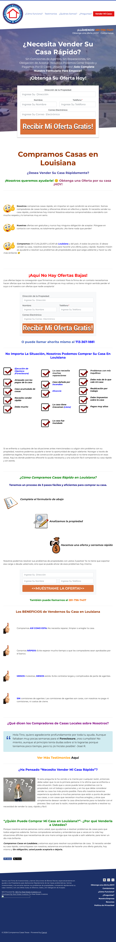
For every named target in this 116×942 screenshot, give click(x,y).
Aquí (75, 758)
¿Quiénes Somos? (68, 14)
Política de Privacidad (104, 905)
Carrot (44, 932)
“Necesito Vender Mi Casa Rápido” (68, 769)
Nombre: (38, 100)
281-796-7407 (104, 30)
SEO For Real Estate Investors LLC (28, 892)
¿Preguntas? (85, 14)
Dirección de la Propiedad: (58, 90)
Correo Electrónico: (58, 110)
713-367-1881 (85, 342)
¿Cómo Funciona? (106, 892)
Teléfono (77, 100)
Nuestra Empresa (106, 898)
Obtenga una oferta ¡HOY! (85, 33)
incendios (57, 384)
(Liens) (67, 407)
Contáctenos (107, 33)
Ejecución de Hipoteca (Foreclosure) (21, 371)
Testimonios (51, 14)
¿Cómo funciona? (34, 14)
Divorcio (56, 391)
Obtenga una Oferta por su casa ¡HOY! (82, 182)
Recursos (110, 902)
